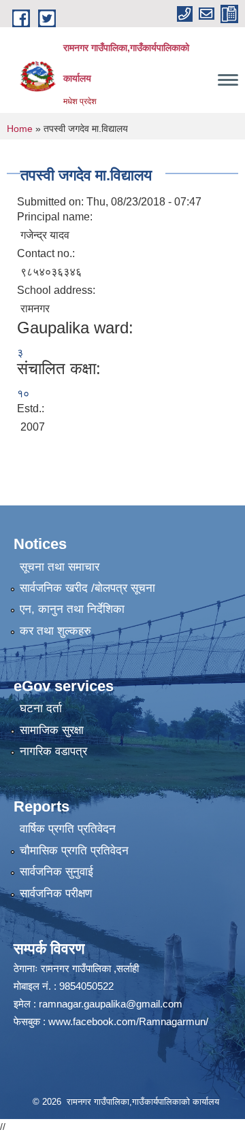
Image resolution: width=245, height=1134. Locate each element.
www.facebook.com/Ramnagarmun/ (128, 1021)
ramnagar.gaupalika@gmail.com (110, 1004)
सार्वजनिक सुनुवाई (56, 871)
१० (23, 393)
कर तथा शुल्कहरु (55, 630)
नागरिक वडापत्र (53, 751)
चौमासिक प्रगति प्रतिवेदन (74, 850)
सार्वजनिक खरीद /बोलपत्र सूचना (87, 588)
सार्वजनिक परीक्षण (56, 893)
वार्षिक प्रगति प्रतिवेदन (68, 828)
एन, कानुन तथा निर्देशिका (72, 609)
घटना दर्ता (41, 708)
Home (20, 128)
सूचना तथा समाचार (59, 567)
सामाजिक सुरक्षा (52, 730)
